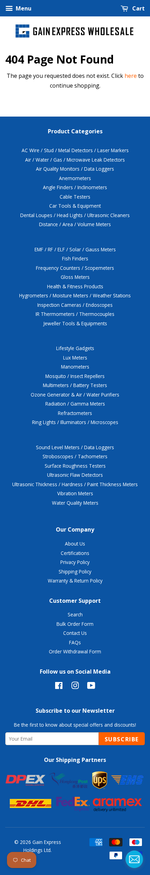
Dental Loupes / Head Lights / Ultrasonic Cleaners (75, 215)
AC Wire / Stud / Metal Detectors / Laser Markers (75, 150)
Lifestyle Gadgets (75, 348)
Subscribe (122, 739)
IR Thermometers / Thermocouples (75, 314)
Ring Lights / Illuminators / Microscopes (75, 422)
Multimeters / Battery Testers (75, 385)
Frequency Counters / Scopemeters (75, 268)
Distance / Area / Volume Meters (75, 224)
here (131, 76)
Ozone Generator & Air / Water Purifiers (75, 394)
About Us (75, 543)
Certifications (75, 553)
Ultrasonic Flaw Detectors (75, 475)
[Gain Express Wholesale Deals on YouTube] (91, 686)
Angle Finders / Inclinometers (75, 187)
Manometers (75, 366)
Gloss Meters (75, 277)
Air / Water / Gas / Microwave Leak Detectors (75, 159)
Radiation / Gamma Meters (75, 403)
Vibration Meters (75, 493)
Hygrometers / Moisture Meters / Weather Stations (75, 295)
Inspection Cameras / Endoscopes (75, 305)
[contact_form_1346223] (134, 859)
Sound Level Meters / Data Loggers (75, 447)
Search (75, 614)
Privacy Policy (75, 562)
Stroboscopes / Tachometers (75, 456)
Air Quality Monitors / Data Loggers (75, 168)
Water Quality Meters (75, 502)
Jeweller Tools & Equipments (75, 323)
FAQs (75, 642)
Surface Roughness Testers (75, 465)
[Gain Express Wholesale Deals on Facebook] (59, 686)
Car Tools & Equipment (75, 205)
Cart (138, 8)
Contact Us (75, 633)
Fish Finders (75, 258)
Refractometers (75, 413)
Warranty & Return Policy (75, 580)
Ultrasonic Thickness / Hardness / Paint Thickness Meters (75, 484)
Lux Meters (75, 357)
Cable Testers (75, 196)
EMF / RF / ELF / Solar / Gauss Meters (75, 249)
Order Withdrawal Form (75, 651)
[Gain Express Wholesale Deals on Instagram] (75, 686)
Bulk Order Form (75, 624)
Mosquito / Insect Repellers (75, 376)
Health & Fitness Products (75, 286)
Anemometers (75, 178)
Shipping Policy (75, 571)
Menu (22, 8)
